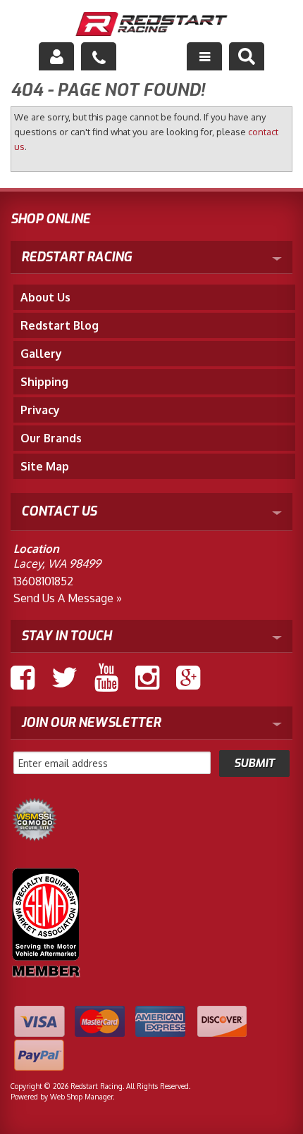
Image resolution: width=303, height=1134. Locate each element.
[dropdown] (204, 56)
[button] (246, 56)
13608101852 (43, 581)
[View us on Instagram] (147, 677)
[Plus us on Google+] (188, 677)
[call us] (98, 56)
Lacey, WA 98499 (57, 563)
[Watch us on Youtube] (106, 677)
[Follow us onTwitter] (64, 677)
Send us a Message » (67, 598)
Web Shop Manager (81, 1096)
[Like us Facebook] (23, 677)
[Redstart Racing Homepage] (152, 25)
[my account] (56, 56)
